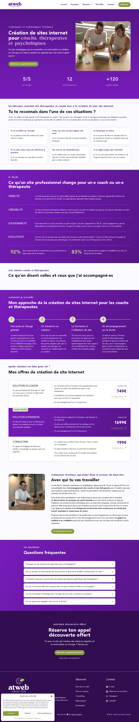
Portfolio (99, 4)
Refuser (27, 713)
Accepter (11, 713)
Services (86, 4)
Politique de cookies (19, 718)
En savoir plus (117, 397)
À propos (75, 4)
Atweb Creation (77, 714)
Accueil (64, 4)
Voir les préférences (44, 713)
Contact (110, 4)
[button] (51, 696)
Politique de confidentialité (33, 718)
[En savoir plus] (125, 397)
